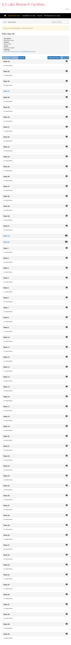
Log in (67, 9)
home (4, 22)
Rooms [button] (39, 16)
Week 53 (6, 242)
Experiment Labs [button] (14, 16)
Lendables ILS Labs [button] (29, 16)
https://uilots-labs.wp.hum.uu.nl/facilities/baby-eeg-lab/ (19, 51)
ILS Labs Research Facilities (23, 4)
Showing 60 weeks (54, 58)
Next (21, 58)
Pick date (66, 58)
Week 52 (6, 236)
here (26, 28)
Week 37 (6, 91)
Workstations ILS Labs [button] (52, 16)
